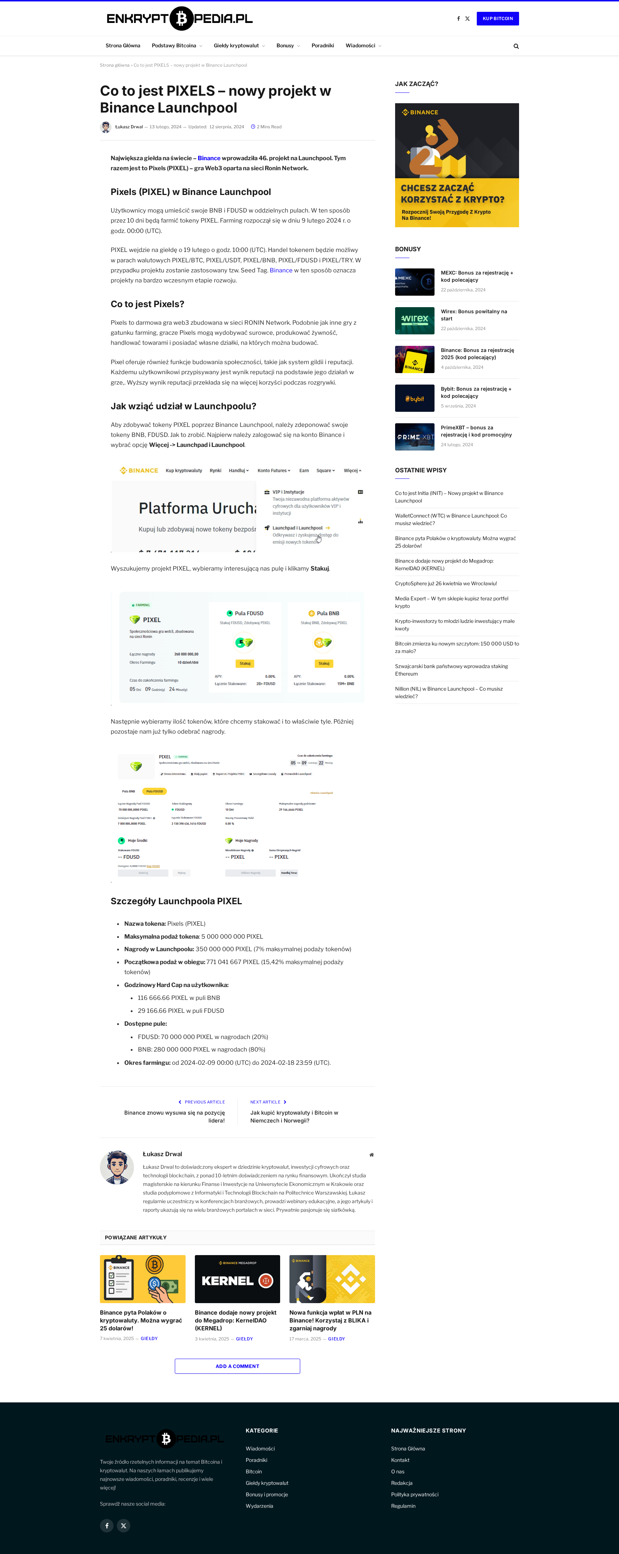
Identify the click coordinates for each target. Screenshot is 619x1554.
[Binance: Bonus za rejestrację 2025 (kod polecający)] (415, 359)
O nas (397, 1471)
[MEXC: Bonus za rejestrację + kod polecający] (415, 282)
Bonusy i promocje (267, 1494)
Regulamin (403, 1506)
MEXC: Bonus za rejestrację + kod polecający (477, 276)
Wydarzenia (259, 1506)
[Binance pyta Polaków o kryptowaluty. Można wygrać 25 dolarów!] (143, 1279)
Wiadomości (360, 45)
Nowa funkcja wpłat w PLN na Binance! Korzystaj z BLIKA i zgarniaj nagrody (330, 1320)
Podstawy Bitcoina (174, 45)
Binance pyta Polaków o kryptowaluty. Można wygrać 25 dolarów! (141, 1320)
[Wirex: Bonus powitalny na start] (415, 320)
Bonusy (285, 45)
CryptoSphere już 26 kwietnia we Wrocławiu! (446, 583)
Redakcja (402, 1483)
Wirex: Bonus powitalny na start (474, 314)
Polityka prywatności (414, 1494)
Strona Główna (123, 45)
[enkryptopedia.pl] (179, 19)
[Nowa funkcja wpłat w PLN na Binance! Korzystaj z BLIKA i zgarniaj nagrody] (332, 1279)
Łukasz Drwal (129, 126)
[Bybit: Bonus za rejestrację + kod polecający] (415, 398)
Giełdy (149, 1338)
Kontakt (400, 1460)
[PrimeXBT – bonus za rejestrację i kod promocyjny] (415, 437)
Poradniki (323, 45)
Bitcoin (254, 1471)
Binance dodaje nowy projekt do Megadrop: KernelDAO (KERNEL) (236, 1320)
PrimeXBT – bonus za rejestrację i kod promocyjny (476, 431)
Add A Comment (237, 1366)
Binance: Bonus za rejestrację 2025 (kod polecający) (477, 353)
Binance (209, 158)
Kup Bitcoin (498, 18)
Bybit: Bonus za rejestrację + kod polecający (476, 392)
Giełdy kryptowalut (236, 45)
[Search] (515, 46)
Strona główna (115, 65)
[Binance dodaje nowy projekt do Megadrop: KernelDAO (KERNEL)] (237, 1279)
